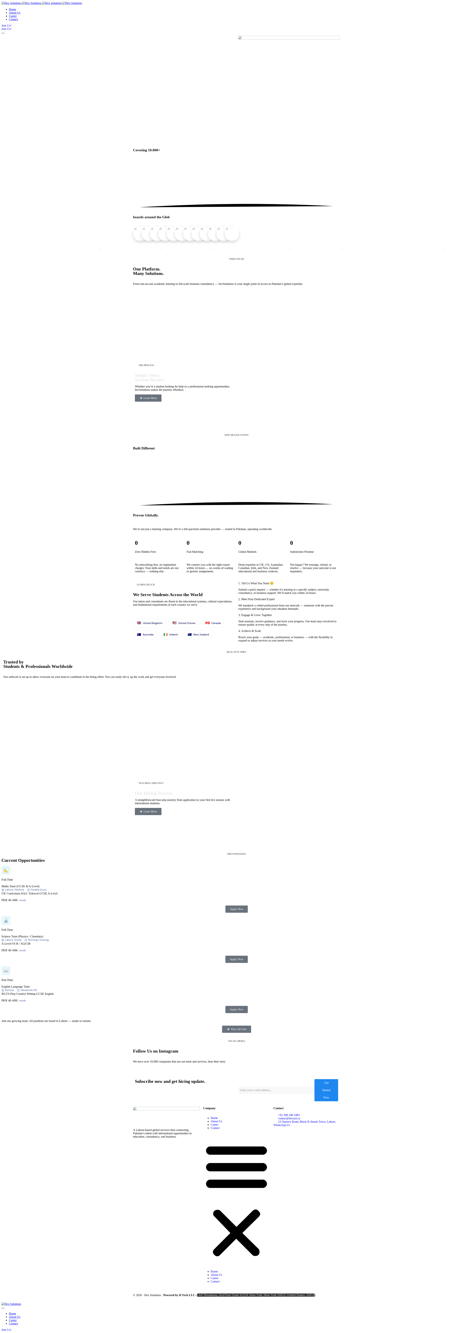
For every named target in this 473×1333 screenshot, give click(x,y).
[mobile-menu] (2, 33)
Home (214, 1118)
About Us (216, 1121)
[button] (236, 1200)
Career (214, 1124)
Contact (215, 1127)
